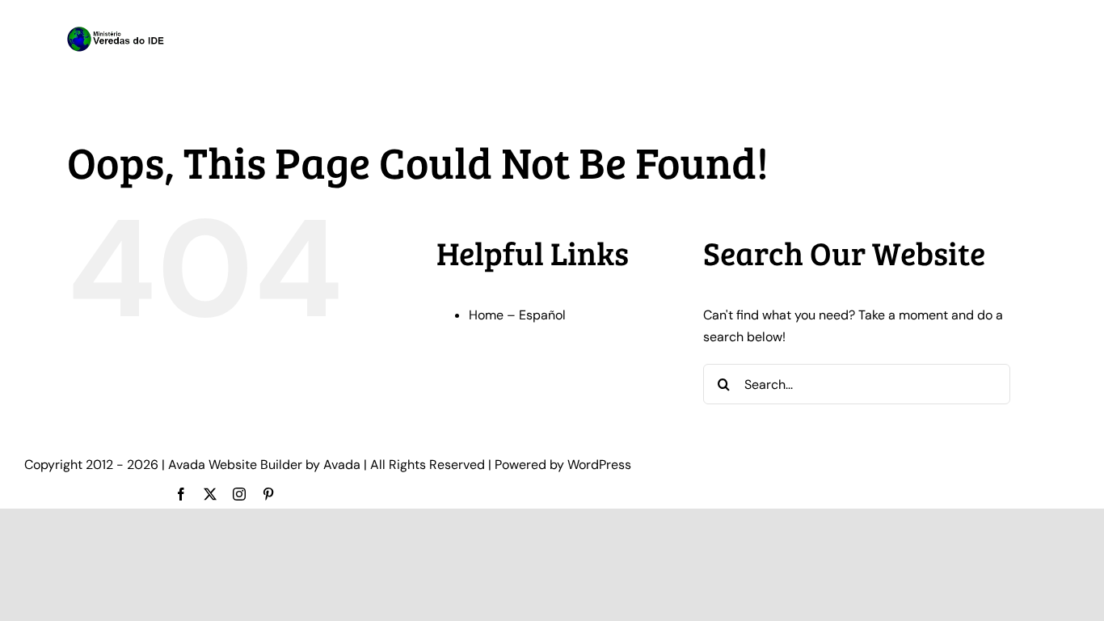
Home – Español (517, 314)
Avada (341, 464)
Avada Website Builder (235, 464)
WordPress (599, 464)
